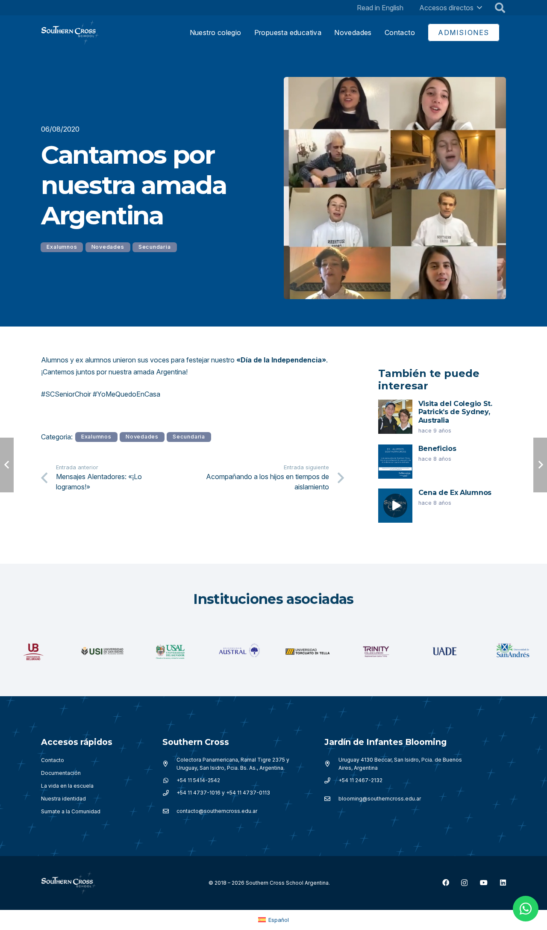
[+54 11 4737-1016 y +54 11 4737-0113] (169, 793)
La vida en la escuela (67, 786)
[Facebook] (445, 882)
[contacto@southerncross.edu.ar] (169, 811)
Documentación (61, 773)
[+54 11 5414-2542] (169, 780)
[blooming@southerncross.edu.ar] (331, 799)
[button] (479, 7)
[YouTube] (484, 882)
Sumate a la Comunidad (70, 811)
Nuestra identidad (63, 798)
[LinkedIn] (503, 882)
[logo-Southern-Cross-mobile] (70, 33)
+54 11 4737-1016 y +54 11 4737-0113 (223, 792)
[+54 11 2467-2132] (331, 780)
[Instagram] (464, 883)
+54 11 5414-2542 (198, 780)
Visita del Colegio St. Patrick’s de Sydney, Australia (455, 412)
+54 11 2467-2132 (360, 780)
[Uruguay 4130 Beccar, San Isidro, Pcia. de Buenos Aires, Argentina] (331, 764)
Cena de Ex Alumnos (454, 493)
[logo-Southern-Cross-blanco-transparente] (69, 883)
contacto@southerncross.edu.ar (216, 811)
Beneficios (437, 448)
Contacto (52, 760)
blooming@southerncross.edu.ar (379, 798)
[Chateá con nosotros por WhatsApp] (525, 908)
